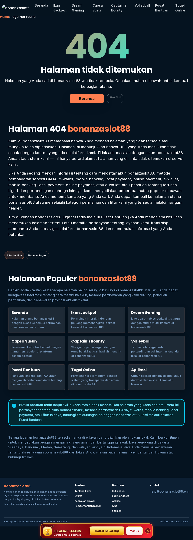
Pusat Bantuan (161, 8)
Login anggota (120, 495)
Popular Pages (37, 255)
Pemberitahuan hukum (88, 505)
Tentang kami (83, 490)
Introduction (14, 255)
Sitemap (117, 510)
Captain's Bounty (119, 8)
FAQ (114, 505)
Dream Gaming (78, 8)
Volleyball (142, 5)
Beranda (41, 5)
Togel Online (180, 8)
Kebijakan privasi (85, 500)
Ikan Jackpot (60, 8)
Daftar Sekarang (107, 531)
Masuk (134, 531)
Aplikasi (116, 500)
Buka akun (115, 97)
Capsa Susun (98, 8)
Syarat (78, 495)
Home (4, 17)
